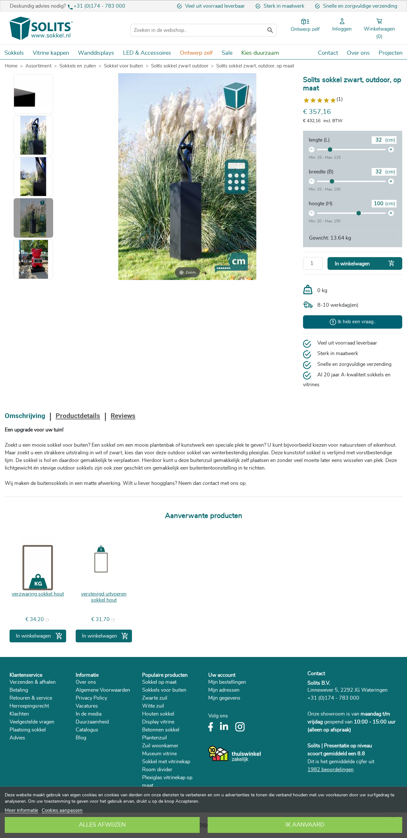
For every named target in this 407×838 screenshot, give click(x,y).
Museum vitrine (159, 753)
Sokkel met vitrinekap (166, 761)
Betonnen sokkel (160, 729)
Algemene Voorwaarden (103, 690)
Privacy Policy (91, 698)
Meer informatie (21, 810)
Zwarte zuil (154, 698)
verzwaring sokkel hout (38, 594)
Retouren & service (31, 698)
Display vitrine (158, 721)
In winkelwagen (365, 263)
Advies (17, 737)
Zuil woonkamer (160, 745)
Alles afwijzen (102, 825)
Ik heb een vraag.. (357, 321)
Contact (316, 673)
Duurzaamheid (92, 721)
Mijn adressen (223, 690)
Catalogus (87, 729)
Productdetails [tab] (78, 416)
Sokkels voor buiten (164, 690)
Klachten (19, 713)
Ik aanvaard (305, 825)
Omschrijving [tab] (25, 416)
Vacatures (87, 706)
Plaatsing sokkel (28, 729)
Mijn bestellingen (227, 682)
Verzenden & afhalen (33, 682)
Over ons (86, 682)
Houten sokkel (158, 713)
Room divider (157, 769)
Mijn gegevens (224, 698)
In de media (88, 713)
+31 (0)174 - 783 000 (99, 6)
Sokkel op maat (159, 682)
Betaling (19, 690)
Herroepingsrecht (29, 706)
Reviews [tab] (123, 416)
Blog (81, 737)
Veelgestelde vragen (32, 721)
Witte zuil (153, 706)
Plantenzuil (154, 737)
